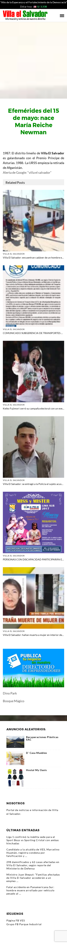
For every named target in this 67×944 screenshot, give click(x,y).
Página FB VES (15, 920)
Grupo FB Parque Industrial (24, 924)
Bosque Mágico (13, 701)
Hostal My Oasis (36, 770)
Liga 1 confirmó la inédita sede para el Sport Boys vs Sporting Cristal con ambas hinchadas (32, 840)
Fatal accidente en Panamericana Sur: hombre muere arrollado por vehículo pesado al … (30, 890)
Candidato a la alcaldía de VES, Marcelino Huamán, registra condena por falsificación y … (32, 852)
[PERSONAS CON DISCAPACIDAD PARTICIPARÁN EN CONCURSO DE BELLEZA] (33, 522)
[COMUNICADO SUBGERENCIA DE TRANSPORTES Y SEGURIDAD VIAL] (33, 295)
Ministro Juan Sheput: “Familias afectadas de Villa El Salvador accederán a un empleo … (33, 878)
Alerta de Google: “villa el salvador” (27, 172)
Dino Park (10, 693)
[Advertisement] (33, 57)
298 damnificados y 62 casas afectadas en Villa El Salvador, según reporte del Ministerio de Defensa (32, 865)
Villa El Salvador (14, 254)
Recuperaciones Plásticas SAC (42, 738)
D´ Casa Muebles (36, 753)
